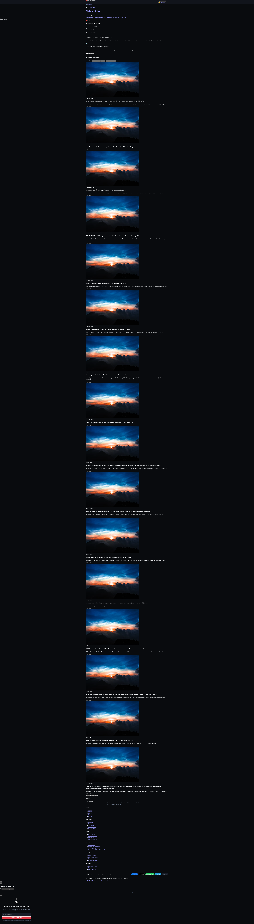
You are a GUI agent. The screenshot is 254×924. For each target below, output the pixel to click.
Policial (90, 816)
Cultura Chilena (92, 828)
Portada (88, 17)
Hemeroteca (91, 845)
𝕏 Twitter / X (141, 874)
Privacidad (99, 880)
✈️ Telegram (158, 874)
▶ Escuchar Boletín (90, 53)
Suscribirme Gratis (16, 917)
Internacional (107, 17)
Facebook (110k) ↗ (93, 866)
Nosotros (88, 880)
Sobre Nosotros (92, 855)
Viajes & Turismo (92, 827)
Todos (94, 60)
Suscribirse (163, 2)
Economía (100, 17)
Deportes (112, 17)
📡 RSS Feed (165, 874)
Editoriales (91, 837)
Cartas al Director (92, 836)
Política (96, 17)
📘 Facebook (134, 874)
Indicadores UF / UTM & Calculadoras (97, 849)
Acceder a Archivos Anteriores (92, 795)
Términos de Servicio (93, 858)
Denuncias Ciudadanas (94, 846)
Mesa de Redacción (93, 869)
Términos (105, 880)
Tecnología (123, 17)
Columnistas (91, 834)
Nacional (92, 17)
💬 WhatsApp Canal (150, 874)
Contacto (93, 880)
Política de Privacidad (93, 857)
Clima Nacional (92, 848)
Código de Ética (92, 860)
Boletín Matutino (92, 867)
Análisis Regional (92, 839)
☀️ (159, 2)
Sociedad (117, 17)
